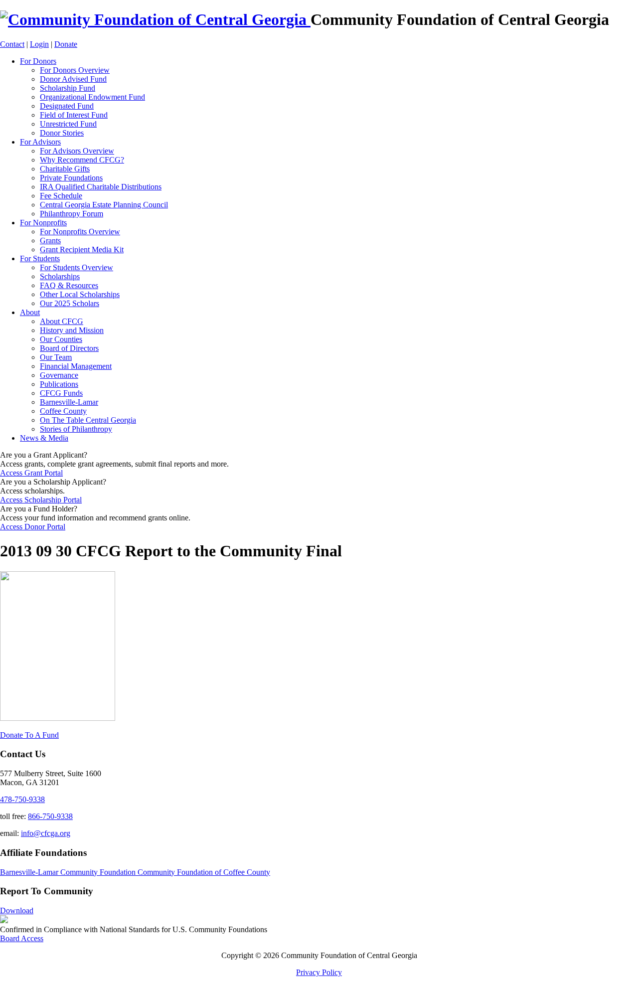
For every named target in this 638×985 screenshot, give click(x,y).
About (30, 312)
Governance (59, 375)
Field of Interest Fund (74, 115)
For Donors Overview (75, 70)
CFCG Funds (61, 393)
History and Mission (72, 330)
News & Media (44, 438)
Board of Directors (69, 348)
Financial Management (76, 366)
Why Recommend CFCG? (82, 160)
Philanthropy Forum (71, 213)
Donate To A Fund (29, 735)
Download (16, 910)
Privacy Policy (319, 972)
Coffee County (63, 411)
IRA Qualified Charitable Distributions (100, 186)
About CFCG (61, 321)
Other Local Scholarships (80, 294)
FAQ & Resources (69, 285)
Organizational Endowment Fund (92, 97)
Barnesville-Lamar (69, 402)
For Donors (38, 61)
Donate (65, 44)
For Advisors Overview (77, 151)
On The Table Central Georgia (88, 420)
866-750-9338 (50, 816)
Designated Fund (67, 106)
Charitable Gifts (65, 168)
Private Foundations (71, 177)
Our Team (56, 357)
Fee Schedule (61, 195)
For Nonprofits (43, 222)
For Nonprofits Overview (80, 231)
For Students (40, 258)
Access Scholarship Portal (41, 499)
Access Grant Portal (31, 473)
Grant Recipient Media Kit (82, 249)
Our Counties (61, 339)
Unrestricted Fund (68, 124)
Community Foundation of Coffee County (204, 872)
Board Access (21, 938)
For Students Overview (76, 267)
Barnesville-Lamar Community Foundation (69, 872)
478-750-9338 (22, 799)
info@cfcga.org (45, 833)
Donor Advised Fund (73, 79)
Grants (50, 240)
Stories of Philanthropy (76, 429)
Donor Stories (62, 133)
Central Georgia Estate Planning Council (104, 204)
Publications (59, 384)
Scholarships (60, 276)
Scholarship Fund (67, 88)
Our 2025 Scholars (69, 303)
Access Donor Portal (32, 526)
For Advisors (40, 142)
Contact (12, 44)
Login (39, 44)
